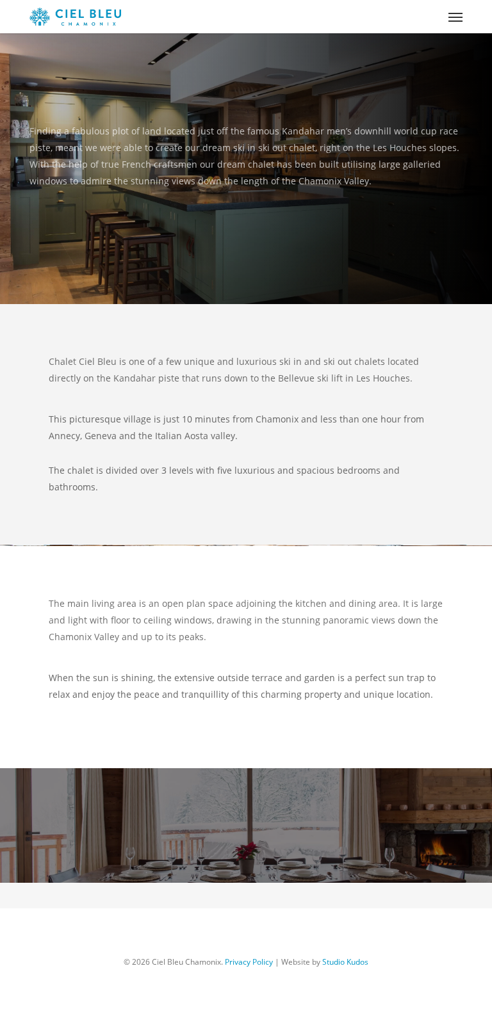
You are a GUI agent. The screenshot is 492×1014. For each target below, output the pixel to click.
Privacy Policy (249, 961)
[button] (455, 16)
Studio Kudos (345, 961)
